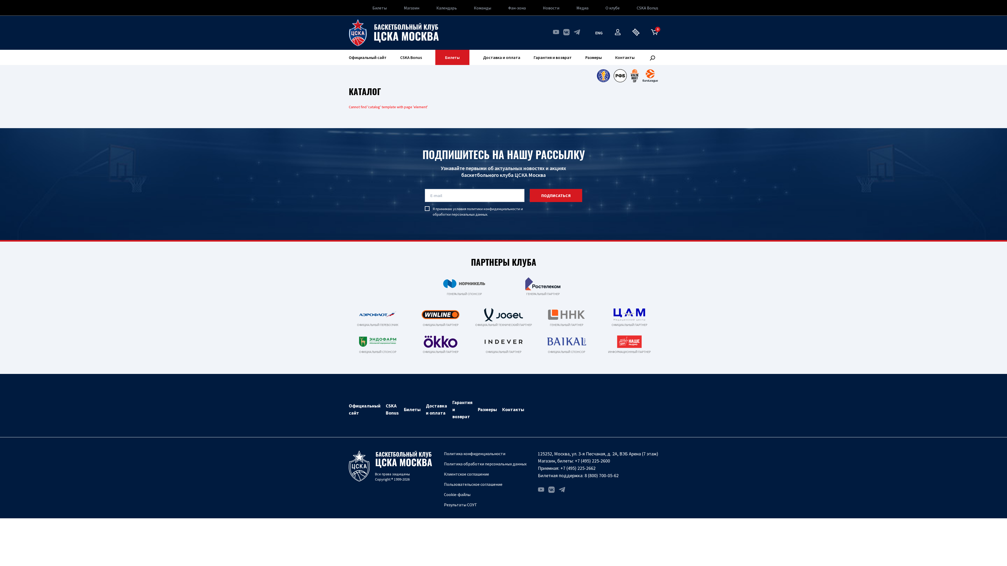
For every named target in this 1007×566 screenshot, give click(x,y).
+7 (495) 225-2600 (592, 461)
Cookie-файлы (457, 494)
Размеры (593, 57)
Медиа (582, 7)
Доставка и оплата (501, 57)
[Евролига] (650, 76)
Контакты (625, 57)
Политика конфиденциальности (474, 453)
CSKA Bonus (647, 7)
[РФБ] (620, 76)
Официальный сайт (368, 57)
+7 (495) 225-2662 (578, 468)
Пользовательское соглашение (473, 484)
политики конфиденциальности (493, 208)
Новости (551, 7)
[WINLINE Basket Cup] (635, 76)
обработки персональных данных (460, 214)
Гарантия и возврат (553, 57)
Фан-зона (517, 7)
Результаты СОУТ (460, 504)
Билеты (379, 7)
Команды (482, 7)
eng (599, 32)
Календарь (446, 7)
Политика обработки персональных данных (485, 463)
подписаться (556, 195)
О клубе (613, 7)
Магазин (411, 7)
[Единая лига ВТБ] (603, 76)
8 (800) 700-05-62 (602, 475)
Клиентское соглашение (466, 474)
